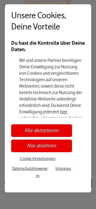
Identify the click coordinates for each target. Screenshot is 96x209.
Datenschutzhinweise (29, 168)
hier (63, 111)
